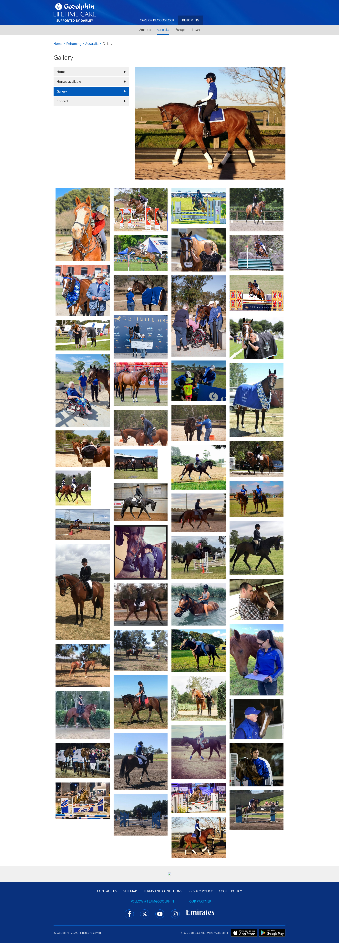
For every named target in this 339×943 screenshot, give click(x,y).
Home (58, 43)
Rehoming (190, 20)
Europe (180, 30)
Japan (196, 30)
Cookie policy (230, 891)
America (145, 30)
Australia (163, 30)
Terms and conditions (162, 891)
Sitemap (130, 891)
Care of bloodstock (157, 20)
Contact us (107, 891)
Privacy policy (201, 891)
